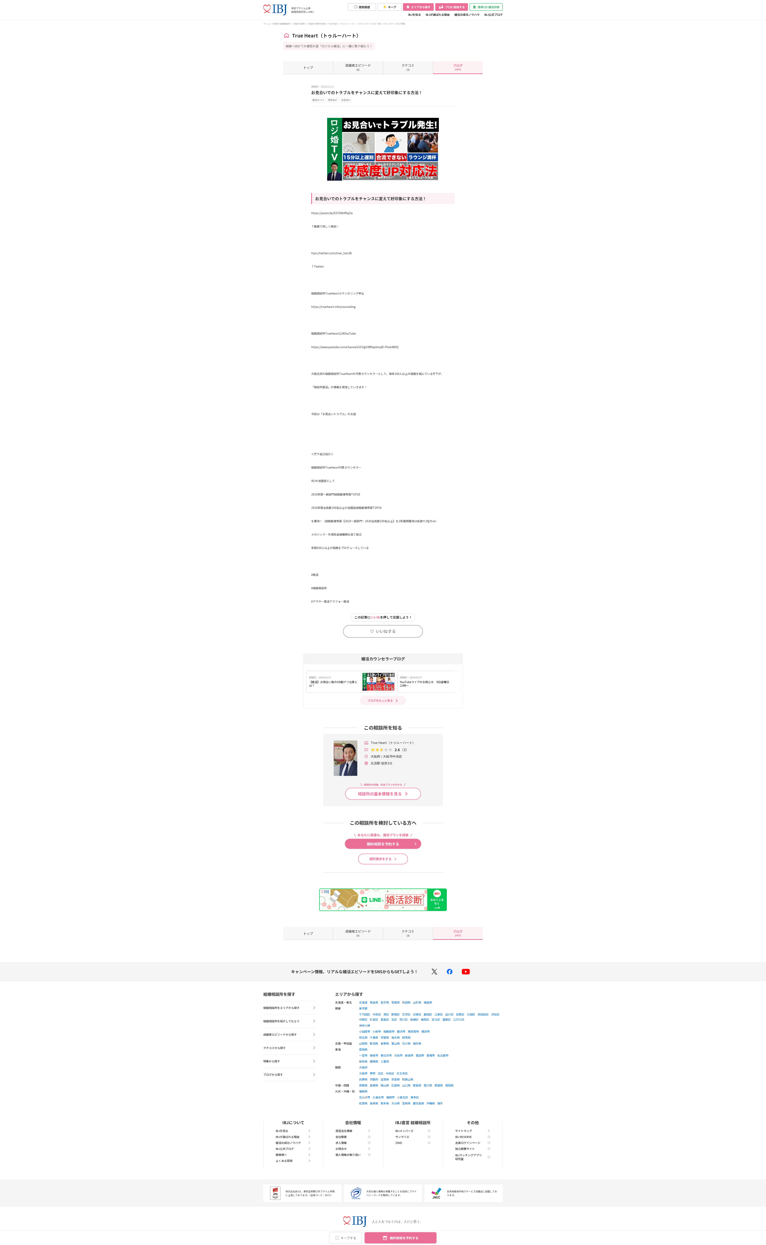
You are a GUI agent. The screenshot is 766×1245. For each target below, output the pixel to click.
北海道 (363, 1002)
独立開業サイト (465, 1148)
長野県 (385, 1043)
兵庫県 (363, 1079)
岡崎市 (374, 1055)
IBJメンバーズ (404, 1130)
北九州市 (364, 1097)
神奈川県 (364, 1025)
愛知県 (363, 1049)
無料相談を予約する (404, 1237)
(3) (408, 67)
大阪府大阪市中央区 (317, 23)
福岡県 (363, 1091)
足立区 (436, 1019)
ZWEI (398, 1142)
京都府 (374, 1079)
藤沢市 (401, 1031)
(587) (458, 67)
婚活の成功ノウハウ (467, 15)
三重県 (385, 1061)
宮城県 (395, 1002)
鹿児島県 (418, 1103)
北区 (394, 1019)
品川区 (449, 1014)
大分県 (395, 1103)
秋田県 (406, 1002)
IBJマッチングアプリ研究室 (468, 1156)
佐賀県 (363, 1103)
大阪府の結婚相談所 (281, 23)
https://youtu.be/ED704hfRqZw (332, 213)
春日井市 (386, 1055)
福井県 (417, 1043)
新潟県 (374, 1043)
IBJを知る (414, 15)
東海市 (409, 1055)
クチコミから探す (274, 1048)
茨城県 (385, 1037)
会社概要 (341, 1136)
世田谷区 (483, 1014)
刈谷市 (398, 1055)
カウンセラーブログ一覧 (369, 23)
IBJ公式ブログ (493, 15)
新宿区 (395, 1014)
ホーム (266, 23)
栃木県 (395, 1037)
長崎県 (374, 1103)
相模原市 (389, 1031)
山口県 (406, 1085)
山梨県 (363, 1043)
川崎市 (377, 1031)
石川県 (406, 1043)
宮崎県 (406, 1103)
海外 (440, 1103)
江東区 (438, 1014)
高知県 (449, 1085)
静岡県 (374, 1061)
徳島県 (417, 1085)
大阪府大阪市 (299, 23)
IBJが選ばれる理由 (438, 15)
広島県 (395, 1085)
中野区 (363, 1019)
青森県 (374, 1002)
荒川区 (403, 1019)
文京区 (406, 1014)
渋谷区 (495, 1014)
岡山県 (385, 1085)
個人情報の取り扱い (348, 1154)
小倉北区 (402, 1097)
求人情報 (341, 1142)
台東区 (417, 1014)
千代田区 (364, 1014)
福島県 (428, 1002)
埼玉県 (363, 1037)
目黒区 (460, 1014)
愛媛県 (438, 1085)
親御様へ (281, 1154)
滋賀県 (385, 1079)
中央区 (377, 1014)
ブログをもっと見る (380, 700)
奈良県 (395, 1079)
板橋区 (414, 1019)
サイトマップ (463, 1130)
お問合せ (341, 1148)
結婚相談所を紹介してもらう (281, 1021)
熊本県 (385, 1103)
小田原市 (364, 1031)
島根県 (374, 1085)
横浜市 (425, 1031)
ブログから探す (273, 1075)
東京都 (363, 1008)
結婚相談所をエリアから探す (281, 1008)
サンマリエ (402, 1136)
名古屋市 (442, 1055)
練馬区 (425, 1019)
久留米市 (378, 1097)
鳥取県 (363, 1085)
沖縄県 (430, 1103)
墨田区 (428, 1014)
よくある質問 (284, 1160)
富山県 (395, 1043)
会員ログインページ (467, 1142)
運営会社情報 (344, 1130)
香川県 (428, 1085)
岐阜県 (363, 1061)
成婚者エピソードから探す (280, 1034)
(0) (358, 67)
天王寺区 (402, 1073)
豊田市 (420, 1055)
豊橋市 (430, 1055)
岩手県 (385, 1002)
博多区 (415, 1097)
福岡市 (390, 1097)
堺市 (372, 1073)
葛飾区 (446, 1019)
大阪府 (363, 1067)
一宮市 (363, 1055)
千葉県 (374, 1037)
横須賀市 (413, 1031)
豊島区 (385, 1019)
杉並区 (374, 1019)
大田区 (471, 1014)
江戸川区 (458, 1019)
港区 (386, 1014)
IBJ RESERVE (463, 1136)
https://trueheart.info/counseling (333, 307)
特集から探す (271, 1061)
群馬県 (406, 1037)
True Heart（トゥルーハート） (342, 23)
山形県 (417, 1002)
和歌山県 (407, 1079)
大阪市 (363, 1073)
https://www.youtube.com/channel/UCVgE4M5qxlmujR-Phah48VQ (355, 347)
